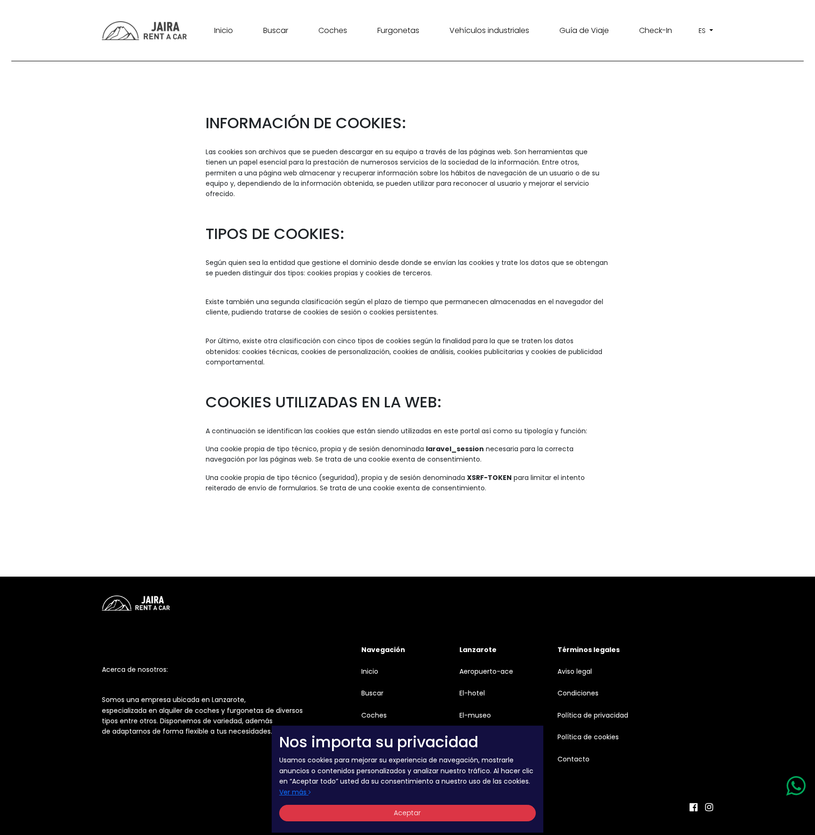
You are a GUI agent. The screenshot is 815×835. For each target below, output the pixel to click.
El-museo (475, 715)
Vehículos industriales (489, 30)
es (703, 30)
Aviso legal (574, 671)
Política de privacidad (592, 715)
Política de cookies (588, 737)
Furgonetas (398, 30)
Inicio (223, 30)
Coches (332, 30)
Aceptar (407, 813)
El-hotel (472, 693)
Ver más (293, 792)
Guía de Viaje (584, 30)
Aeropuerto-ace (486, 671)
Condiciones (578, 693)
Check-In (655, 30)
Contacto (573, 759)
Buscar (275, 30)
